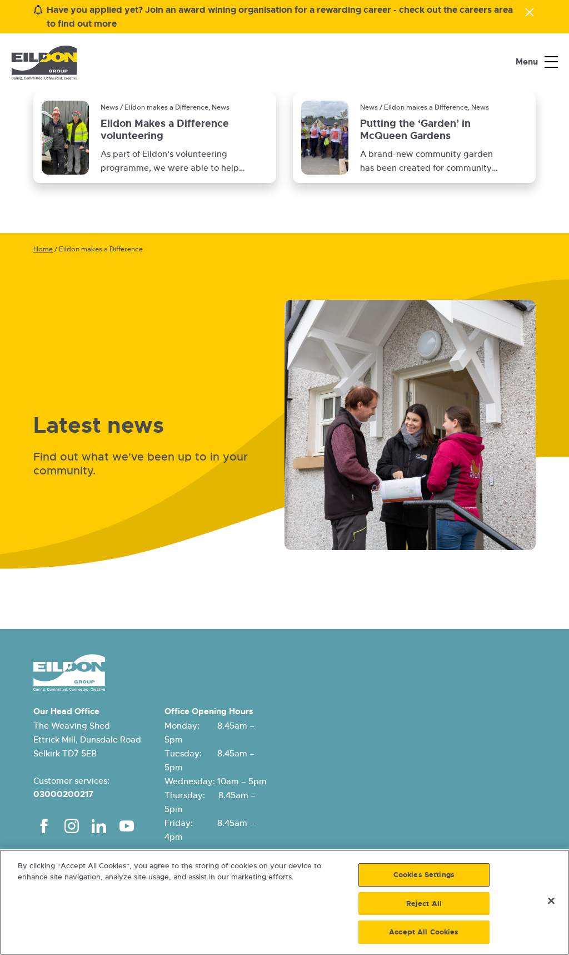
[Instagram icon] (71, 826)
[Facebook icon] (43, 826)
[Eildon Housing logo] (44, 63)
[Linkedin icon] (98, 826)
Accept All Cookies (423, 932)
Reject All (424, 903)
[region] (284, 902)
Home (43, 249)
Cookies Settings (424, 874)
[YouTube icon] (126, 826)
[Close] (551, 901)
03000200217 (63, 794)
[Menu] (551, 62)
